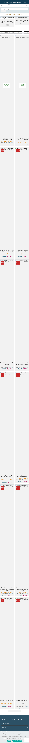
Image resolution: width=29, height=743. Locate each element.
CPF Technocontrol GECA (6, 141)
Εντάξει (9, 740)
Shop (13, 14)
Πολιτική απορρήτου (17, 740)
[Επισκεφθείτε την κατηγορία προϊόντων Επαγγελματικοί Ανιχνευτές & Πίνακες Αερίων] (7, 18)
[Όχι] (27, 737)
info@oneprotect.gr (21, 2)
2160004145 (9, 2)
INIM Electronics (22, 592)
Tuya (7, 253)
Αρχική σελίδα (8, 14)
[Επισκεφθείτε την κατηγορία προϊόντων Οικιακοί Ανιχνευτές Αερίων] (22, 17)
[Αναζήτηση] (3, 11)
